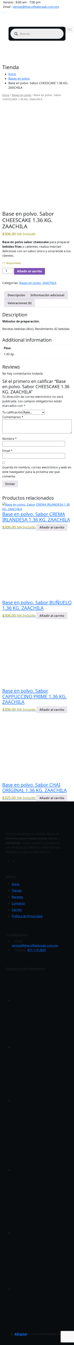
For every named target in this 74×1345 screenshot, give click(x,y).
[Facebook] (4, 11)
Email (7, 451)
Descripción (16, 295)
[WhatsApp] (1, 11)
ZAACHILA (49, 283)
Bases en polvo (19, 78)
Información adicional (47, 295)
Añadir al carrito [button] (51, 527)
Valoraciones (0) (19, 303)
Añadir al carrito (29, 271)
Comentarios (12, 417)
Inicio (12, 74)
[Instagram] (7, 11)
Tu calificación (12, 412)
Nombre (9, 439)
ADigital (21, 1334)
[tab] (16, 295)
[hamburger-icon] (69, 29)
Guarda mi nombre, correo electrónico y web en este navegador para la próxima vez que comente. (36, 471)
